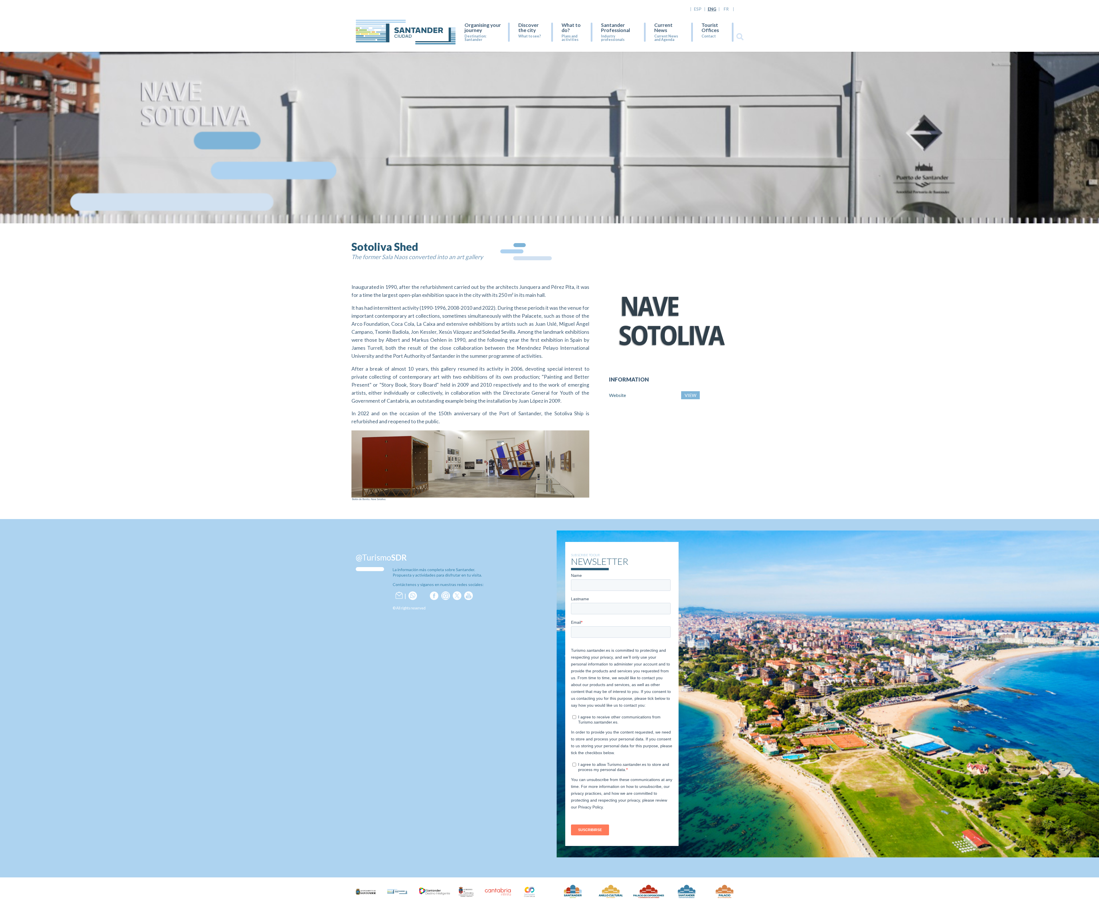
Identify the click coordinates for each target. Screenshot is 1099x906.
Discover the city (528, 27)
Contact (708, 36)
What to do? (571, 27)
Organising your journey (482, 27)
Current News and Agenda (666, 38)
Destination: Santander (475, 38)
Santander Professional (615, 27)
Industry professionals (612, 38)
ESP (697, 9)
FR (726, 9)
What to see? (529, 36)
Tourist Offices (710, 27)
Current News (663, 27)
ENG (712, 9)
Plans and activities (570, 38)
